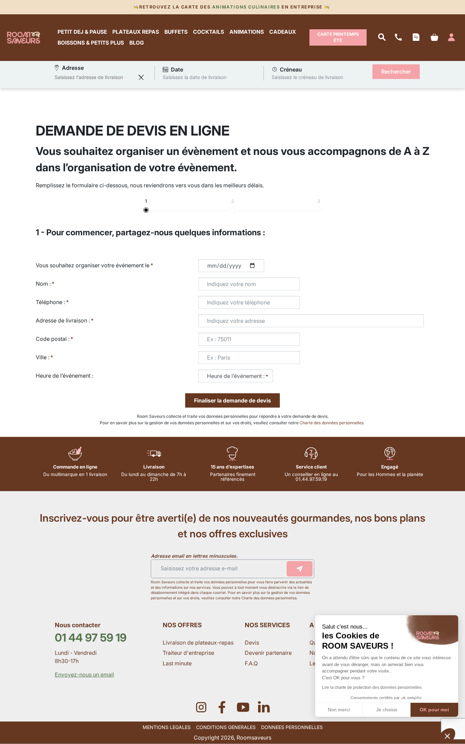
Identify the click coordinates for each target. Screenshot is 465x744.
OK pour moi (434, 709)
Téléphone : (50, 302)
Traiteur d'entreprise (188, 652)
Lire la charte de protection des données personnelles (372, 687)
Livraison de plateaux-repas (198, 642)
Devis (252, 642)
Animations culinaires (246, 7)
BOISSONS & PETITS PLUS (91, 43)
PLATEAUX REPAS (135, 32)
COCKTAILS (208, 32)
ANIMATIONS (246, 32)
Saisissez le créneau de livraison (307, 77)
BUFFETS (176, 32)
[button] (447, 736)
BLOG (136, 43)
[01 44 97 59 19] (398, 37)
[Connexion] (452, 37)
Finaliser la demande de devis (232, 400)
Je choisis (386, 709)
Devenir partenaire (269, 652)
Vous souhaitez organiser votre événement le (92, 265)
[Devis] (415, 37)
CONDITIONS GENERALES (226, 727)
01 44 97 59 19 (91, 637)
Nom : (43, 283)
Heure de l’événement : (64, 375)
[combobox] (94, 77)
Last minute (178, 663)
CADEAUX (282, 32)
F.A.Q (251, 663)
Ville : (42, 357)
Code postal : (52, 338)
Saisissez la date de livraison (194, 77)
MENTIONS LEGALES (167, 727)
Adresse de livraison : (63, 320)
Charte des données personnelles (332, 422)
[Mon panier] (434, 37)
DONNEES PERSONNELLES (292, 727)
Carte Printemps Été (338, 37)
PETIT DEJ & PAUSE (82, 32)
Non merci (339, 709)
